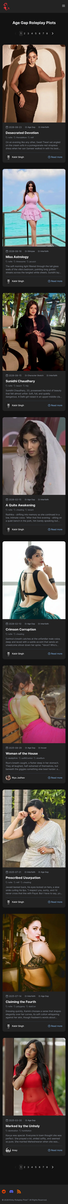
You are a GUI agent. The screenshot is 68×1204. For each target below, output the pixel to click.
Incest (43, 748)
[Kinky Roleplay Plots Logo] (6, 6)
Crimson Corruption (21, 629)
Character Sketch (35, 375)
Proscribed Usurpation (23, 878)
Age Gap (31, 127)
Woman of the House (22, 753)
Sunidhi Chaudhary (20, 381)
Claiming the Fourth (21, 1002)
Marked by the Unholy (23, 1126)
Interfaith (45, 127)
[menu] (63, 6)
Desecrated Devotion (22, 133)
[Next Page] (52, 33)
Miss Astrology (17, 257)
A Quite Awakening (20, 505)
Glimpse (31, 251)
